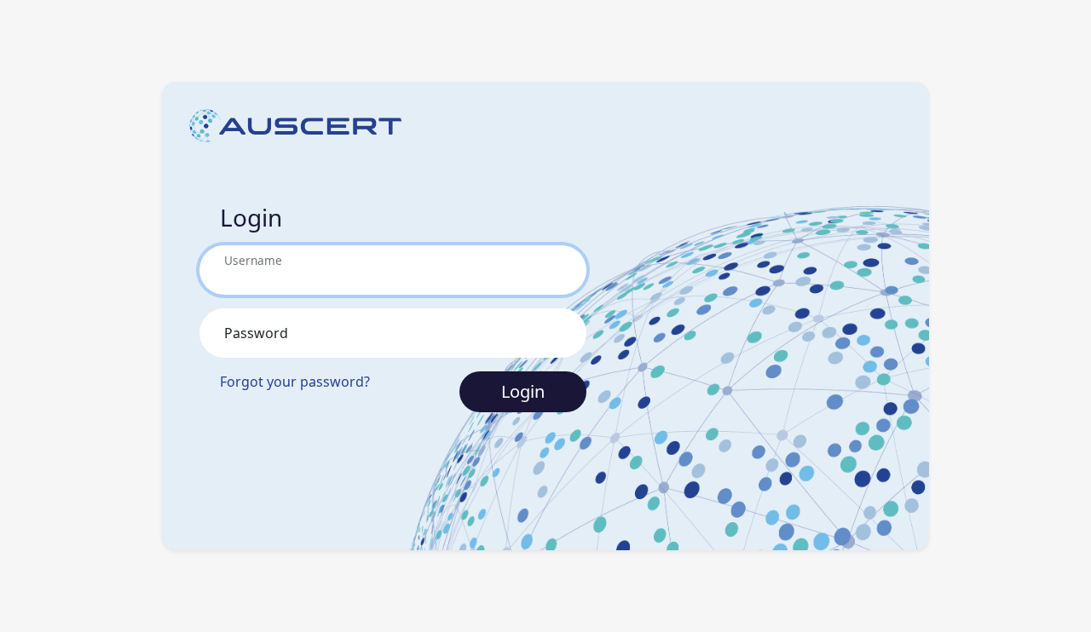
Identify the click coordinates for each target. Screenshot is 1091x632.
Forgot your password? (295, 381)
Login (523, 391)
